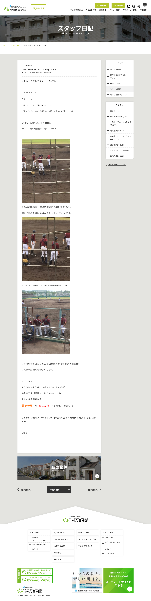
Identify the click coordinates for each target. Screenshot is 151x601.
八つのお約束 (59, 532)
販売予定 (35, 549)
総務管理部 (114, 155)
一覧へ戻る (55, 489)
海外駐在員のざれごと (119, 94)
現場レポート (115, 83)
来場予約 (103, 5)
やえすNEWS (109, 538)
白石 (50, 73)
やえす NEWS (115, 69)
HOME (4, 45)
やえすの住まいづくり (87, 539)
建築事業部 (114, 130)
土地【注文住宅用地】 (39, 545)
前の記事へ (26, 489)
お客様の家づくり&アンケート (117, 76)
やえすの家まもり (61, 539)
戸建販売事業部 (34, 73)
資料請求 (119, 5)
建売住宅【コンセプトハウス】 (39, 539)
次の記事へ (93, 489)
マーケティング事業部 (119, 150)
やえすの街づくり (85, 546)
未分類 (112, 111)
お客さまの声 (59, 546)
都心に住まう (83, 532)
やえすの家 (34, 532)
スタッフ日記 (15, 45)
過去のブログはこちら (117, 164)
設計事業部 (114, 144)
